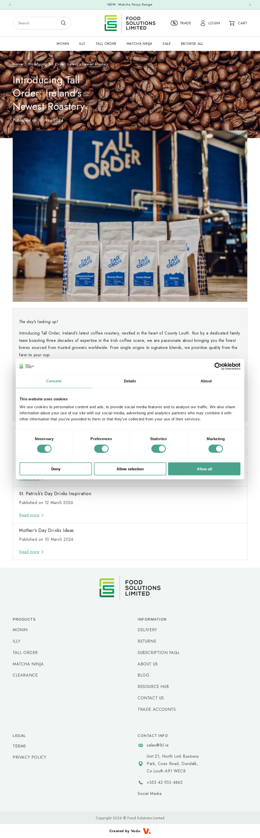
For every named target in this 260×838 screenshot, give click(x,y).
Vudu (135, 831)
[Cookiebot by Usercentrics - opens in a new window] (218, 366)
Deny (55, 469)
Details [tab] (130, 381)
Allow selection (130, 469)
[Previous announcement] (9, 5)
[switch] (101, 448)
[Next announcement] (250, 5)
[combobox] (35, 23)
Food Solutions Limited (145, 818)
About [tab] (206, 381)
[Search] (63, 23)
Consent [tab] (53, 381)
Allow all (204, 469)
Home (17, 64)
